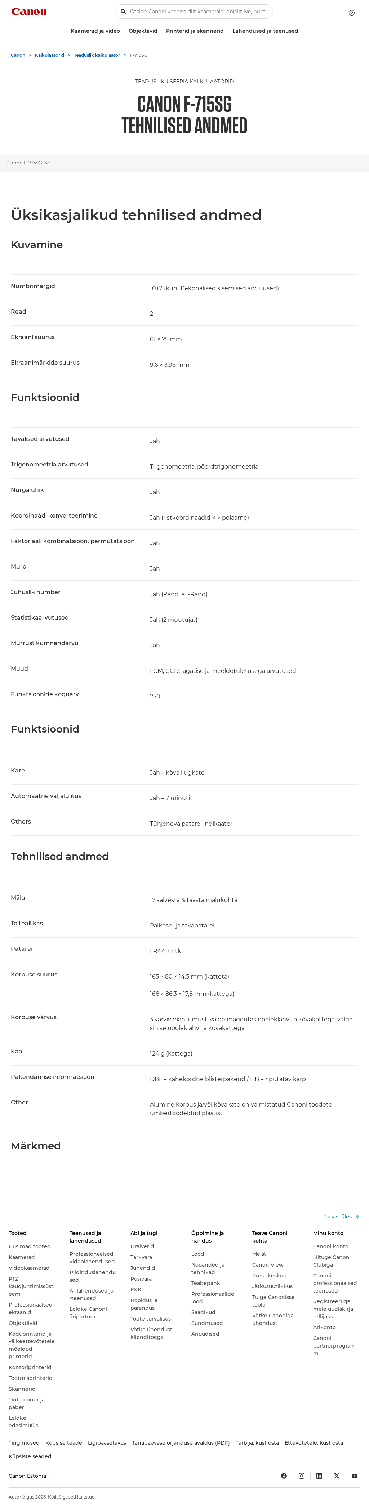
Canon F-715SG (24, 162)
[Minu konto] (351, 13)
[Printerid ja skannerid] (227, 31)
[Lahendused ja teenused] (301, 31)
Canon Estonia (28, 1476)
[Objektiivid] (160, 31)
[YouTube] (354, 1476)
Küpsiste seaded (30, 1456)
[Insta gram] (301, 1476)
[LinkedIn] (319, 1476)
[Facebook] (284, 1476)
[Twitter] (337, 1476)
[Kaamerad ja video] (123, 31)
